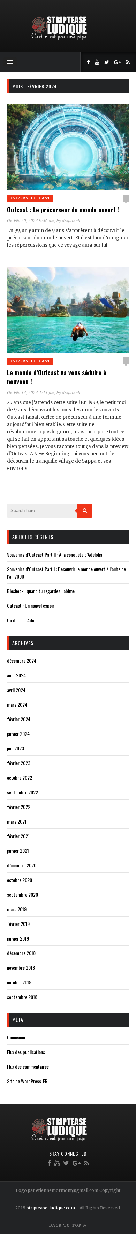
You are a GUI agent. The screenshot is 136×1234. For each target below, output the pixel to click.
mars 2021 (17, 821)
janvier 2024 (18, 733)
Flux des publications (26, 1051)
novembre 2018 (21, 967)
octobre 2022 (19, 777)
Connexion (16, 1037)
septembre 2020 (22, 894)
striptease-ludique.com (51, 1207)
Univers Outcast (30, 198)
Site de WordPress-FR (27, 1081)
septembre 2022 (22, 792)
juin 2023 (15, 748)
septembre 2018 (22, 996)
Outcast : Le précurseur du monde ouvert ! (63, 209)
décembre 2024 (21, 660)
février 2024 (18, 719)
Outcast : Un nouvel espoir (30, 605)
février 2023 (18, 763)
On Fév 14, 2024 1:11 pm (30, 392)
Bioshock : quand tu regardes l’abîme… (42, 591)
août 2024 (16, 675)
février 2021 (18, 836)
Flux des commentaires (28, 1066)
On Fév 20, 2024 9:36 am (30, 220)
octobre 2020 (19, 879)
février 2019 (18, 923)
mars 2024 (17, 704)
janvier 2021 (18, 850)
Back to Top (66, 1225)
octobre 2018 (19, 982)
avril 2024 (16, 689)
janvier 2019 (18, 938)
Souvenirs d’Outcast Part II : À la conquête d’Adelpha (54, 554)
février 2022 (18, 806)
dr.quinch (71, 220)
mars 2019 (17, 909)
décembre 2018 (21, 953)
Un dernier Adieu (22, 620)
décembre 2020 (21, 865)
